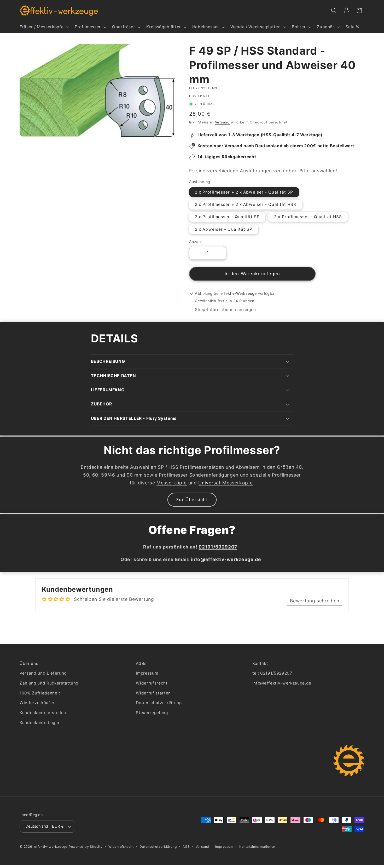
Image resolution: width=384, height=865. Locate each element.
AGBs (141, 663)
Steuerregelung (152, 712)
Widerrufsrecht (151, 683)
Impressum (147, 673)
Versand (222, 122)
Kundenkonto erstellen (43, 712)
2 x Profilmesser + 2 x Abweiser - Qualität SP (244, 192)
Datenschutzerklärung (159, 702)
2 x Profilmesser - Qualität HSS (308, 216)
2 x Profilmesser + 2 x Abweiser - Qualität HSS (245, 204)
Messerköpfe (171, 482)
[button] (43, 27)
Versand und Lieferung (43, 673)
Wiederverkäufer (37, 702)
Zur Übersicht (192, 499)
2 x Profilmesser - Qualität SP (227, 216)
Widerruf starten (153, 693)
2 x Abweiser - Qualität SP (224, 229)
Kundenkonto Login (39, 722)
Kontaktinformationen (257, 847)
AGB (186, 847)
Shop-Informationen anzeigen (225, 309)
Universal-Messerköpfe (225, 482)
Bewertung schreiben (314, 600)
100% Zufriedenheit (40, 693)
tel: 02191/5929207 (272, 673)
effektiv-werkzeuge (50, 847)
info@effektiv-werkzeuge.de (281, 683)
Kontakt (260, 663)
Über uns (29, 663)
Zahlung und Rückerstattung (49, 683)
